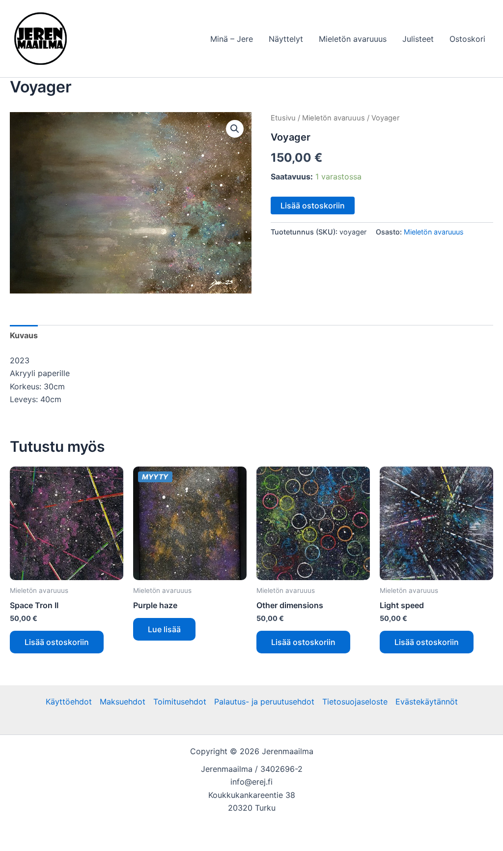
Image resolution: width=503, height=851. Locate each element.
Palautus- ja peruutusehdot (264, 701)
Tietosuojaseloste (355, 701)
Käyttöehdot (69, 701)
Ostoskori (467, 39)
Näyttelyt (286, 39)
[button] (235, 129)
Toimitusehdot (179, 701)
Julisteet (418, 39)
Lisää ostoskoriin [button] (57, 642)
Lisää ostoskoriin (312, 205)
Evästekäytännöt (426, 701)
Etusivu (283, 118)
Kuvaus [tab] (24, 335)
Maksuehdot (122, 701)
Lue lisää (164, 629)
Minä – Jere (231, 39)
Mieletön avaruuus (353, 39)
